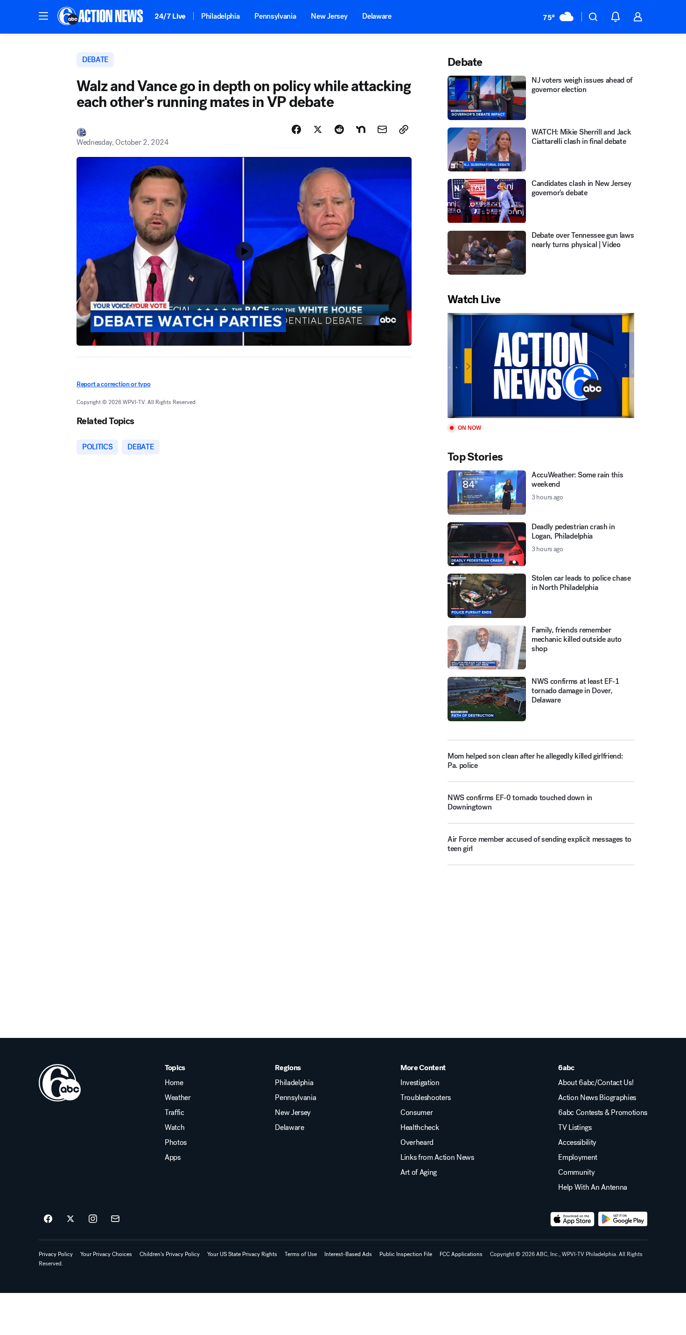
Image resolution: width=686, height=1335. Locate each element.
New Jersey (329, 16)
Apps (173, 1157)
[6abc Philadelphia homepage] (101, 17)
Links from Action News (437, 1157)
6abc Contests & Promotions (602, 1112)
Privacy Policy (56, 1254)
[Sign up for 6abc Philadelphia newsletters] (115, 1219)
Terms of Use (301, 1254)
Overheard (417, 1142)
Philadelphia (220, 16)
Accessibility (577, 1142)
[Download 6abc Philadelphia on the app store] (572, 1219)
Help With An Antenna (592, 1187)
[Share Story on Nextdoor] (361, 129)
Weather (178, 1097)
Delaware (376, 16)
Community (576, 1172)
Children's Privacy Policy (170, 1254)
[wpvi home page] (60, 1082)
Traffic (174, 1112)
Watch (174, 1127)
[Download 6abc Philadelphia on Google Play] (622, 1219)
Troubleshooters (425, 1097)
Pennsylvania (275, 16)
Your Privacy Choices (106, 1254)
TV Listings (574, 1127)
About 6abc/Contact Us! (595, 1082)
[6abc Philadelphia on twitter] (70, 1219)
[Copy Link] (404, 129)
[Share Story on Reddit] (339, 129)
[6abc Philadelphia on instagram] (93, 1219)
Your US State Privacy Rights (242, 1254)
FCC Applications (461, 1254)
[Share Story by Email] (382, 129)
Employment (577, 1157)
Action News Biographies (597, 1097)
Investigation (420, 1082)
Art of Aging (418, 1172)
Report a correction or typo (113, 384)
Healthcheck (419, 1127)
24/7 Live (170, 16)
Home (174, 1082)
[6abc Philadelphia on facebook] (48, 1219)
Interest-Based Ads (348, 1254)
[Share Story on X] (318, 129)
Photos (176, 1142)
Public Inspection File (405, 1254)
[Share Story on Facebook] (296, 129)
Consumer (416, 1112)
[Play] (541, 365)
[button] (43, 16)
